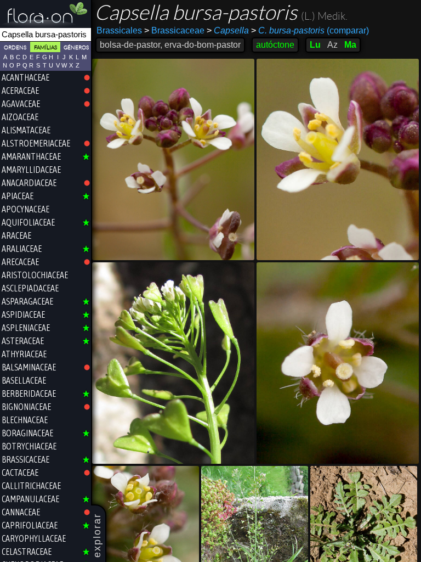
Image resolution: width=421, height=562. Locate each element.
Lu (315, 44)
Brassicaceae (174, 30)
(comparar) (310, 30)
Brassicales (119, 30)
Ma (350, 44)
